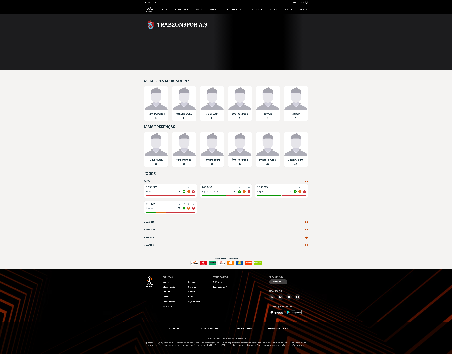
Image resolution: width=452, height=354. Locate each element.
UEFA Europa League (149, 9)
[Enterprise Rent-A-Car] (212, 263)
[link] (164, 9)
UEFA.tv (166, 292)
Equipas (191, 282)
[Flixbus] (258, 263)
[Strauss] (203, 263)
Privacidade (174, 329)
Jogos (166, 282)
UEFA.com (217, 282)
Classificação (169, 287)
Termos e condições (209, 329)
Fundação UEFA (220, 287)
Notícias (192, 287)
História (191, 292)
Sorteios (167, 297)
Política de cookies (243, 329)
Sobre (190, 297)
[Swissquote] (221, 263)
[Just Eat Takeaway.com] (230, 263)
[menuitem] (165, 9)
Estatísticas (168, 306)
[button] (233, 9)
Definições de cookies (278, 329)
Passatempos (169, 302)
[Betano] (248, 263)
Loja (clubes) (194, 302)
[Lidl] (239, 263)
